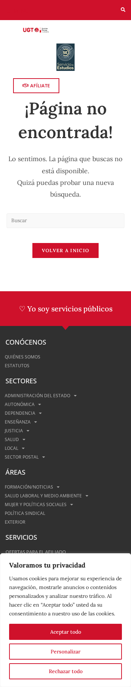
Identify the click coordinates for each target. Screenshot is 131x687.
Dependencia (20, 413)
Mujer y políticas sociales (36, 504)
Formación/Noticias (29, 487)
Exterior (15, 522)
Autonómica (20, 404)
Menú (21, 10)
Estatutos (17, 366)
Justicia (14, 431)
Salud (12, 439)
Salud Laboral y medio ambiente (43, 496)
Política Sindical (25, 513)
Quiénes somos (22, 357)
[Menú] (9, 11)
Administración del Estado (37, 395)
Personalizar (65, 651)
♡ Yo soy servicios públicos (65, 308)
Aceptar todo (65, 632)
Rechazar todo (66, 671)
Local (11, 448)
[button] (123, 10)
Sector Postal (22, 457)
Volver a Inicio (66, 250)
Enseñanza (18, 422)
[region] (65, 620)
